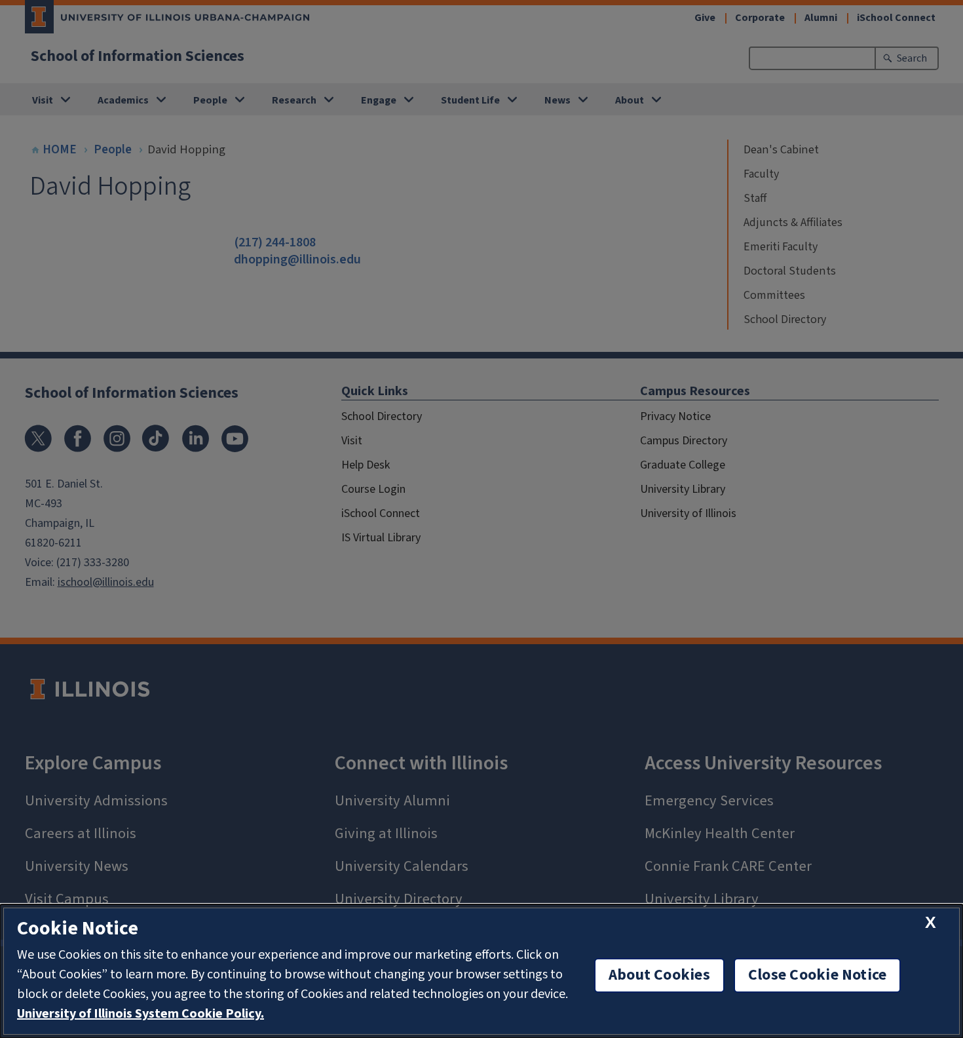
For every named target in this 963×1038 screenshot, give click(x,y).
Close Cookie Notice (817, 975)
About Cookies (659, 975)
